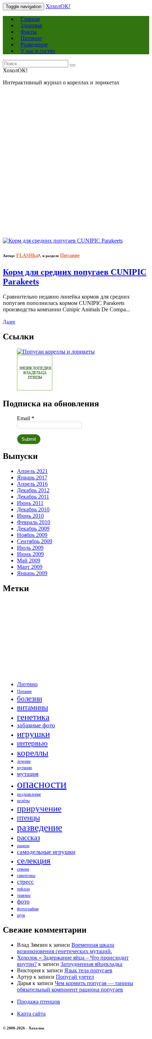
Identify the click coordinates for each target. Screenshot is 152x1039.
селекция (34, 860)
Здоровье (31, 25)
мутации (24, 767)
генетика (33, 717)
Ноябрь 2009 (32, 535)
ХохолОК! (58, 6)
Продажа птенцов (38, 1002)
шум (21, 915)
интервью (32, 743)
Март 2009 (29, 567)
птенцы (28, 817)
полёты (23, 800)
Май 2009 (28, 560)
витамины (32, 707)
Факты (29, 32)
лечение (24, 761)
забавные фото (36, 725)
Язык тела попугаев (88, 970)
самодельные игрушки (46, 852)
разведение (39, 827)
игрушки (33, 734)
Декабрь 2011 (33, 497)
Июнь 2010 (30, 516)
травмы (23, 895)
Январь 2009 (32, 573)
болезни (29, 698)
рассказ (28, 837)
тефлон (23, 889)
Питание (31, 38)
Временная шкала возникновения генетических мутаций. (65, 948)
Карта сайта (31, 1014)
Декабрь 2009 (33, 529)
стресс (25, 881)
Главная (30, 19)
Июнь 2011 (30, 503)
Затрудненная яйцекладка (91, 964)
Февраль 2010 (33, 522)
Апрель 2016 (32, 484)
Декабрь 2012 (33, 490)
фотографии (28, 908)
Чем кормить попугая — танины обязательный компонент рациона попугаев (75, 986)
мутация (28, 774)
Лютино (27, 684)
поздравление (29, 794)
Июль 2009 (30, 548)
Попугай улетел (75, 977)
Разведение (34, 44)
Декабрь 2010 (33, 509)
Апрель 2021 (32, 471)
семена (23, 869)
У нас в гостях (38, 51)
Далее (9, 321)
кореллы (32, 752)
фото (23, 901)
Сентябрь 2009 (34, 541)
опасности (41, 784)
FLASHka (27, 255)
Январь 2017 (32, 477)
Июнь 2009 (30, 554)
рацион (23, 845)
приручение (39, 808)
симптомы (26, 875)
